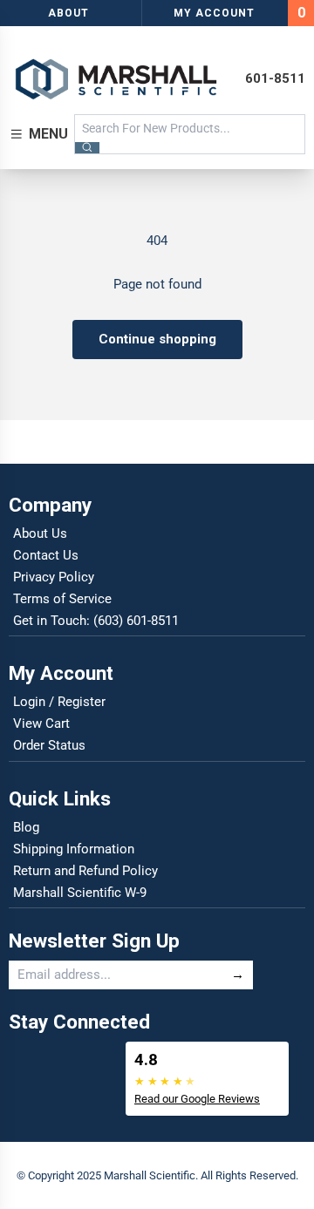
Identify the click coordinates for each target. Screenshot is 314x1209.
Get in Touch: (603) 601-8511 (96, 620)
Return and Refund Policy (85, 871)
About (68, 13)
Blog (26, 827)
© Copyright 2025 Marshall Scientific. (109, 1175)
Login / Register (59, 702)
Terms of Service (62, 599)
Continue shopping (157, 339)
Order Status (49, 745)
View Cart (41, 723)
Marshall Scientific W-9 (80, 892)
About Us (40, 533)
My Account (214, 13)
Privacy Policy (53, 577)
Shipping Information (73, 849)
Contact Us (45, 555)
